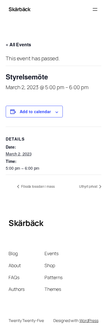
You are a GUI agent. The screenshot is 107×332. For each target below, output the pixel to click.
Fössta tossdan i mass (37, 186)
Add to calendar (35, 111)
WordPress (88, 320)
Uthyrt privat (88, 186)
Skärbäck (19, 9)
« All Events (18, 44)
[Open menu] (95, 9)
